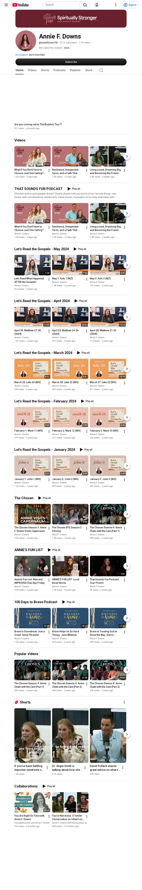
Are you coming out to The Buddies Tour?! (38, 124)
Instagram (23, 55)
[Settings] (116, 5)
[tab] (19, 70)
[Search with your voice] (96, 4)
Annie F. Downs (21, 234)
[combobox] (62, 5)
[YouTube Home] (20, 5)
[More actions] (49, 170)
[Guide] (6, 5)
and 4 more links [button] (37, 55)
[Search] (85, 4)
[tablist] (71, 70)
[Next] (126, 156)
